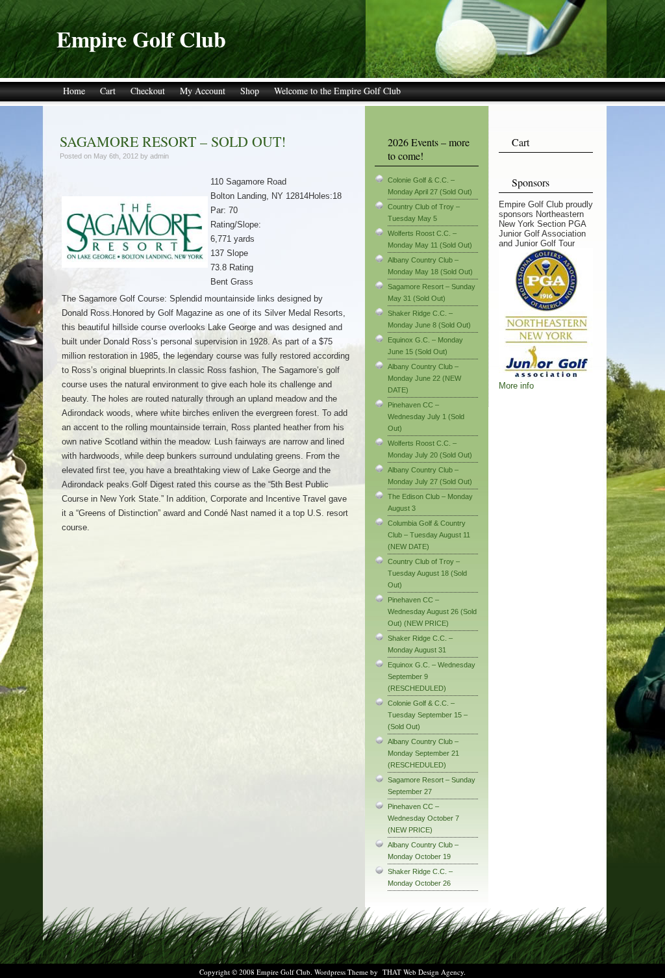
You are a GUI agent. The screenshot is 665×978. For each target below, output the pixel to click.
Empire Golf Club (141, 39)
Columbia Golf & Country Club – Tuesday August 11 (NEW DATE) (429, 534)
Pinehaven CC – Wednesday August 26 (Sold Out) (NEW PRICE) (432, 611)
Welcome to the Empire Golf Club (337, 90)
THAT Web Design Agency (423, 972)
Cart (108, 90)
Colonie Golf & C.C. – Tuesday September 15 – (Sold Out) (428, 714)
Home (74, 90)
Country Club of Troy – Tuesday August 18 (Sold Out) (427, 573)
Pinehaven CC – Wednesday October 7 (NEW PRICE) (423, 818)
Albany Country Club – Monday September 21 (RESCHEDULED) (423, 753)
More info (516, 386)
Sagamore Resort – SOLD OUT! (173, 141)
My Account (202, 90)
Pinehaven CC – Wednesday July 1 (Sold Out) (426, 416)
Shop (249, 90)
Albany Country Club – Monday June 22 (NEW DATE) (424, 378)
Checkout (148, 90)
